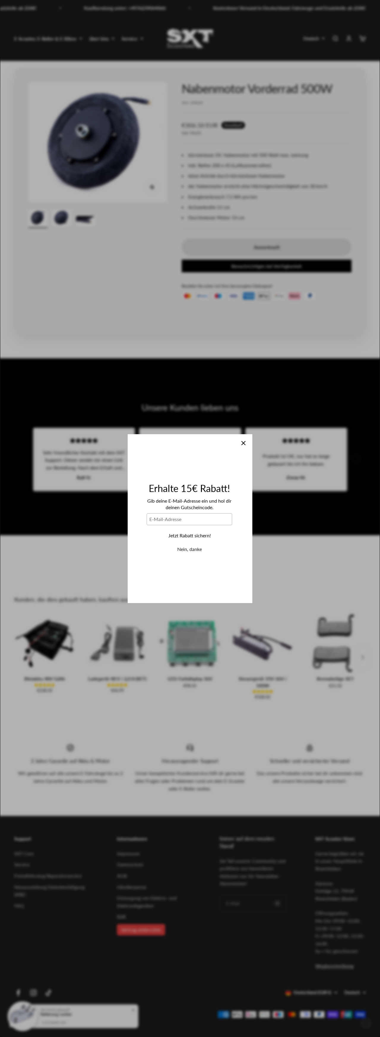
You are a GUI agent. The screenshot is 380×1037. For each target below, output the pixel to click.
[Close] (243, 443)
